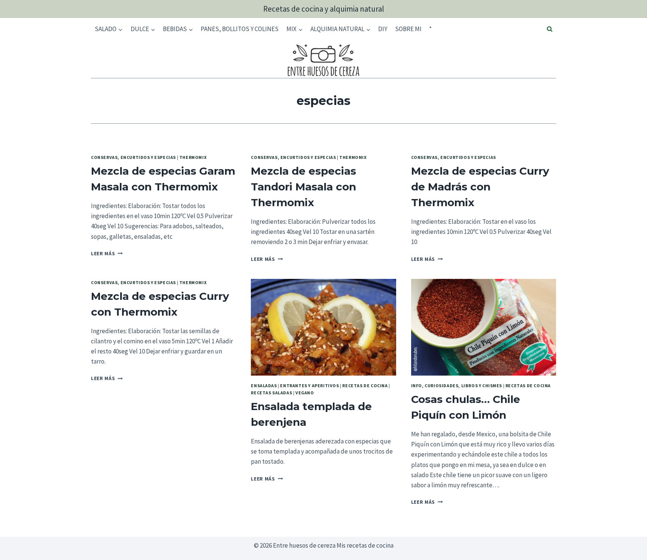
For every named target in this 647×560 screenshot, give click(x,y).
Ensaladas (264, 385)
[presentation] (323, 327)
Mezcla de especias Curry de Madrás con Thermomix (480, 187)
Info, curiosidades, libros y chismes (456, 385)
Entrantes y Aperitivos (309, 385)
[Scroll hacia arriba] (628, 548)
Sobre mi (408, 29)
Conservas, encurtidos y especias (133, 157)
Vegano (304, 392)
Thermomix (193, 157)
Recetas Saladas (271, 392)
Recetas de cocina (365, 385)
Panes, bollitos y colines (240, 29)
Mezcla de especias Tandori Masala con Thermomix (303, 187)
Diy (382, 29)
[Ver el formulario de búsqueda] (549, 29)
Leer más (107, 253)
